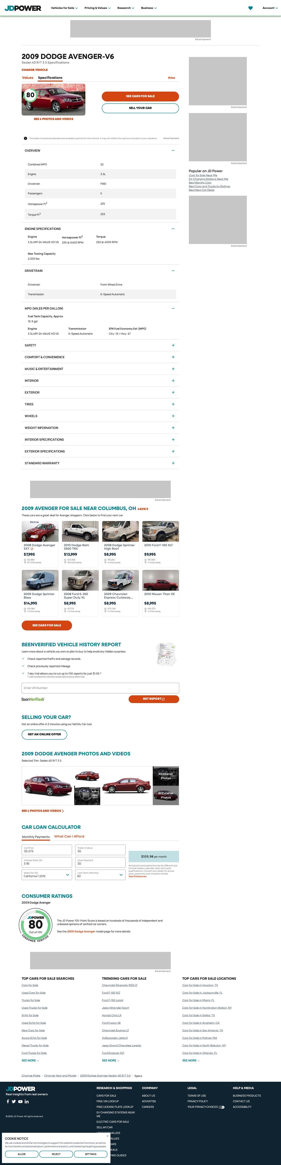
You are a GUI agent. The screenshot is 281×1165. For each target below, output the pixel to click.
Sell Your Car (140, 108)
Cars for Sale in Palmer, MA (199, 1038)
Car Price (29, 848)
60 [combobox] (79, 876)
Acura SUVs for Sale (34, 1038)
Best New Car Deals (202, 190)
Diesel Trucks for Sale (35, 1045)
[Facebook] (8, 1101)
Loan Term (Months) (88, 872)
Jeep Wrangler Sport (115, 1008)
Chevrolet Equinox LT (115, 1030)
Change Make (31, 1075)
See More (29, 1060)
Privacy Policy (198, 1101)
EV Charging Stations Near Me (208, 179)
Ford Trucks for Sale (34, 1053)
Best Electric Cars (200, 182)
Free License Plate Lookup (115, 1107)
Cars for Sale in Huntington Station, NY (207, 1008)
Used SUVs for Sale (34, 1023)
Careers (148, 1107)
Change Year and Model (60, 1075)
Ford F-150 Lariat (112, 1000)
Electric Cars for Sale (113, 1121)
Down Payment (85, 860)
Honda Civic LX (112, 1015)
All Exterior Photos (165, 795)
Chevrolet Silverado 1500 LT (120, 985)
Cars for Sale (30, 985)
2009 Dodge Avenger (81, 931)
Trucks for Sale (31, 1000)
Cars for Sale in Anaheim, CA (201, 1023)
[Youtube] (20, 1101)
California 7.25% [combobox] (35, 876)
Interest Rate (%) (33, 860)
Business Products (247, 1095)
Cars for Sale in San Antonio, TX (202, 1030)
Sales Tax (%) (31, 872)
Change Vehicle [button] (35, 70)
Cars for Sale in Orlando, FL (199, 1053)
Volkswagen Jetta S (115, 1038)
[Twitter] (14, 1101)
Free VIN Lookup (108, 1101)
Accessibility (242, 1107)
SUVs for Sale (30, 1015)
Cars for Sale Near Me (203, 175)
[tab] (28, 79)
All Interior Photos (166, 776)
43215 (142, 509)
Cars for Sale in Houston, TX (200, 985)
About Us (148, 1095)
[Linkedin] (27, 1101)
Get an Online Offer (44, 734)
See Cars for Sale (140, 96)
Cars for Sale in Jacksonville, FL (202, 993)
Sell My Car (105, 1127)
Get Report (152, 699)
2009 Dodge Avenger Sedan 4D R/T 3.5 (105, 1075)
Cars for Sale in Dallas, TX (198, 1015)
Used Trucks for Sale (35, 1008)
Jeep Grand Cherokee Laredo (121, 1045)
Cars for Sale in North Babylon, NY (204, 1045)
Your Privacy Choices (203, 1107)
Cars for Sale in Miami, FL (198, 1000)
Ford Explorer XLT (113, 1053)
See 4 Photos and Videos (53, 119)
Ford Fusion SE (111, 1023)
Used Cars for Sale (34, 993)
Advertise (149, 1101)
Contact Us (241, 1101)
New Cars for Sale (33, 1030)
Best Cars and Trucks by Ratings (209, 186)
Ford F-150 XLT (111, 993)
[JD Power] (20, 1088)
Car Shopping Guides (111, 1155)
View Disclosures (137, 876)
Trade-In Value (85, 848)
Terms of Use (197, 1095)
